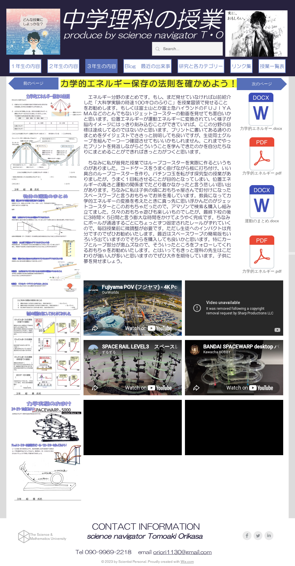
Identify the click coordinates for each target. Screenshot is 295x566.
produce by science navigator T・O (143, 34)
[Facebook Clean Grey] (247, 535)
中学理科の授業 (141, 19)
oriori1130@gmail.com (182, 552)
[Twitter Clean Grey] (258, 535)
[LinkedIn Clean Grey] (268, 535)
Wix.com (187, 562)
